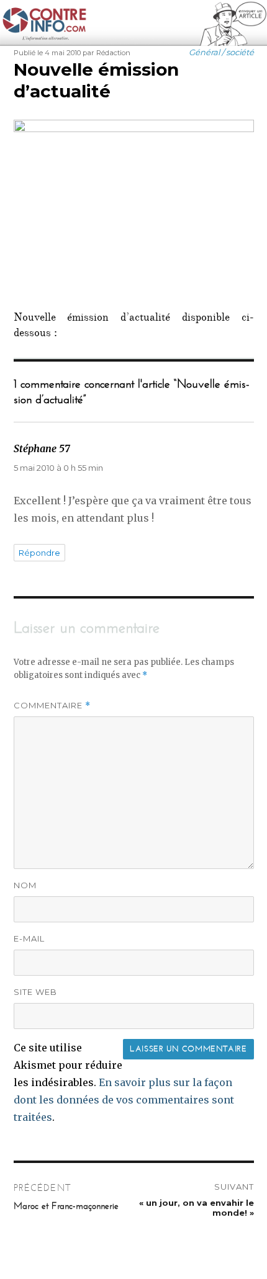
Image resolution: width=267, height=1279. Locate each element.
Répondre (39, 553)
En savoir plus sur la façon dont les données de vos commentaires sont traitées (124, 1099)
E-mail (29, 938)
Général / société (221, 52)
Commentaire (52, 705)
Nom (25, 885)
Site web (35, 992)
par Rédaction (106, 52)
